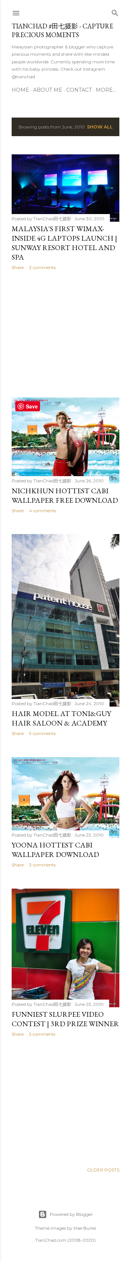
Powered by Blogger (71, 1214)
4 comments (42, 510)
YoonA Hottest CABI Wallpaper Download (55, 849)
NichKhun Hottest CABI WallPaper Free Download (65, 495)
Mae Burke (85, 1228)
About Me (47, 90)
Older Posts (103, 1170)
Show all (100, 127)
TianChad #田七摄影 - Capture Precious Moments (62, 30)
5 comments (42, 1034)
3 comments (42, 267)
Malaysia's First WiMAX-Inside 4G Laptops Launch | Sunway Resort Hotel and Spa (64, 243)
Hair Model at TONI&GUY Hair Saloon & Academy (61, 718)
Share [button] (18, 267)
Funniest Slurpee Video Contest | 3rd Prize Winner (65, 1018)
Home (20, 90)
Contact (79, 90)
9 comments (42, 733)
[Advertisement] (65, 333)
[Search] (115, 11)
